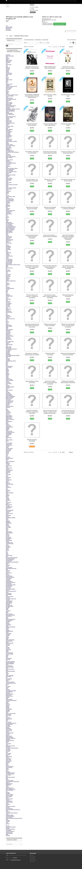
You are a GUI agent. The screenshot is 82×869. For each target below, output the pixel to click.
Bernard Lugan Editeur (10, 666)
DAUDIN (7, 374)
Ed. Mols (7, 452)
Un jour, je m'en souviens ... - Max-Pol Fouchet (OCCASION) (50, 236)
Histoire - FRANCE (9, 103)
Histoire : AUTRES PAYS (10, 111)
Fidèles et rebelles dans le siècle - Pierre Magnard (50, 67)
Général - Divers (9, 161)
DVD (7, 76)
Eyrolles (7, 462)
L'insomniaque (8, 332)
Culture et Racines (9, 379)
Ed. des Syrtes (8, 633)
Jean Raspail (8, 132)
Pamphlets (8, 148)
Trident (7, 680)
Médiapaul (7, 427)
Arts (6, 82)
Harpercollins (8, 507)
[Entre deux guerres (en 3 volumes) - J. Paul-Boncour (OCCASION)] (31, 285)
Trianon (7, 719)
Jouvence (7, 545)
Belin (7, 556)
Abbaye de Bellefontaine (10, 461)
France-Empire (8, 586)
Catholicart (8, 782)
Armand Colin (8, 471)
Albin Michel (8, 472)
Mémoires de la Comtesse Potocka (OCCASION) (32, 208)
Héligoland (7, 333)
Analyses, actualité (9, 144)
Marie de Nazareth (9, 585)
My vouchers (32, 861)
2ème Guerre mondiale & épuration (12, 94)
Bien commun (8, 587)
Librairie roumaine (9, 718)
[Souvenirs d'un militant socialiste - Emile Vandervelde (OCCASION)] (50, 371)
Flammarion (8, 644)
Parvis (7, 742)
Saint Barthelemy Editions (10, 772)
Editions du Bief (8, 444)
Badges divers (8, 61)
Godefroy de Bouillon (9, 239)
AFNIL (7, 764)
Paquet (7, 497)
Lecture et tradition (9, 817)
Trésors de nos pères (9, 780)
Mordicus (7, 486)
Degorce (7, 192)
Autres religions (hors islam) (11, 116)
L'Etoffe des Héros (9, 767)
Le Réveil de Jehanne (9, 732)
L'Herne (7, 651)
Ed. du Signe (8, 306)
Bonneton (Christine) (9, 458)
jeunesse (7, 77)
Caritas (7, 618)
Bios (6, 685)
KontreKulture (8, 246)
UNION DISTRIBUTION (10, 639)
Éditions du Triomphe (9, 397)
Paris (7, 158)
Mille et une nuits (9, 504)
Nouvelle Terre (8, 537)
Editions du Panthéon (9, 492)
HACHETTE (8, 463)
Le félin (7, 636)
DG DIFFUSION (8, 523)
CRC (7, 214)
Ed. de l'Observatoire (9, 652)
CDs (6, 65)
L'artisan (7, 503)
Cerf (6, 460)
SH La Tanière (8, 412)
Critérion (7, 369)
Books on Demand (9, 439)
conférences (8, 67)
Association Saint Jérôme (10, 661)
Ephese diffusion (9, 603)
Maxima (7, 516)
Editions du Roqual (9, 783)
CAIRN (7, 785)
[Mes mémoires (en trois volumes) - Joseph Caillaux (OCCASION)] (68, 256)
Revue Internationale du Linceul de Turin (13, 809)
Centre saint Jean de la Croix (11, 598)
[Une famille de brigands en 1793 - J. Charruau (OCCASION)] (68, 197)
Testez (7, 529)
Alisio (7, 553)
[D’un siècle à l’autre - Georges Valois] (68, 85)
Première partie (8, 593)
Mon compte (8, 29)
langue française (9, 179)
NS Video (7, 392)
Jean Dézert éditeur (9, 724)
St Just (7, 293)
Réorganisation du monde (10, 745)
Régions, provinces (9, 157)
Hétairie (7, 625)
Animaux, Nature (9, 188)
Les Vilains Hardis (9, 261)
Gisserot (7, 381)
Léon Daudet (8, 134)
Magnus (7, 440)
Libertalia (7, 637)
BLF (6, 319)
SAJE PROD (8, 393)
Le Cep (7, 813)
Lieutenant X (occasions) (10, 122)
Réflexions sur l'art (9, 87)
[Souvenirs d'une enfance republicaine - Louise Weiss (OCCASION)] (31, 400)
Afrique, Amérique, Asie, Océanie (11, 184)
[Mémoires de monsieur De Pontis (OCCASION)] (50, 314)
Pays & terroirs (8, 274)
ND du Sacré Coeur (9, 267)
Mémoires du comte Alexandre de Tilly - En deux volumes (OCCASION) (68, 325)
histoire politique (9, 147)
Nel (6, 268)
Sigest (7, 519)
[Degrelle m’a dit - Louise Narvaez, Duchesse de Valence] (68, 57)
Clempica (7, 317)
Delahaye (7, 706)
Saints (7, 167)
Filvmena (7, 590)
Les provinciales (9, 572)
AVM (7, 384)
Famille (7, 92)
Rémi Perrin (8, 284)
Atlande (7, 554)
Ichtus (7, 744)
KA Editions (8, 539)
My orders (32, 855)
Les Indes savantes (9, 448)
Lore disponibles (9, 303)
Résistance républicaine (10, 662)
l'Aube (7, 638)
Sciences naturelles (9, 795)
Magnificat (7, 373)
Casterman (8, 645)
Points (7, 365)
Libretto (7, 453)
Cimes (7, 688)
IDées (7, 307)
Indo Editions (8, 717)
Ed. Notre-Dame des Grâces (11, 226)
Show (41, 42)
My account (33, 853)
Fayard (7, 476)
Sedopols (7, 289)
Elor (6, 677)
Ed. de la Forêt (8, 753)
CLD (6, 438)
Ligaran (7, 447)
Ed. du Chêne (8, 750)
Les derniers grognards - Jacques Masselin (32, 124)
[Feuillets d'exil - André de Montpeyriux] (50, 169)
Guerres (7, 93)
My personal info (33, 859)
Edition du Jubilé (9, 394)
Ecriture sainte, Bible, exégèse (11, 171)
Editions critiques (9, 736)
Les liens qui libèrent (9, 653)
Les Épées (8, 821)
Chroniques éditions (9, 366)
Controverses (8, 166)
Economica (8, 689)
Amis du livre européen (10, 199)
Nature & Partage (9, 540)
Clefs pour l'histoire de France (11, 723)
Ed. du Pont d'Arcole (9, 225)
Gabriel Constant (9, 237)
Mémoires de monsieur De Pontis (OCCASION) (50, 325)
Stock (7, 485)
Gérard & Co (8, 238)
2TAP (7, 778)
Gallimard (7, 424)
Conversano (8, 692)
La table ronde (8, 425)
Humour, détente (9, 796)
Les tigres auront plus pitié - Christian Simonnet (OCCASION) (32, 236)
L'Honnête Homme (9, 605)
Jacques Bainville (9, 131)
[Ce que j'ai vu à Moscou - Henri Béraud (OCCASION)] (68, 142)
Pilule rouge (8, 704)
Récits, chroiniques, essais (10, 789)
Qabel (7, 595)
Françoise (7, 825)
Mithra (7, 265)
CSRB (7, 609)
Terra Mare (8, 385)
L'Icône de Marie (9, 578)
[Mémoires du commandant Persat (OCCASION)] (50, 197)
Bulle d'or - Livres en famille (10, 713)
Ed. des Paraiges (9, 224)
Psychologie (8, 154)
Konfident (7, 378)
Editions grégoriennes (9, 380)
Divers (7, 66)
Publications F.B (9, 339)
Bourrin (7, 422)
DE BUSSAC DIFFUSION (10, 671)
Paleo (7, 672)
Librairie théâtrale (9, 756)
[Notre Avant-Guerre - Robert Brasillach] (50, 85)
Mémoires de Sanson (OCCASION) (32, 440)
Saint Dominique (9, 616)
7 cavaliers (8, 599)
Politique (7, 143)
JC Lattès (7, 464)
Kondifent (7, 703)
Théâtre (7, 181)
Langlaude (7, 254)
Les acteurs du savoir (9, 400)
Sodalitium (8, 353)
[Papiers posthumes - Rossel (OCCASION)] (31, 371)
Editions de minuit (9, 431)
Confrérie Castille (9, 678)
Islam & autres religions (10, 114)
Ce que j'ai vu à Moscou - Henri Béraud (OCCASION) (68, 152)
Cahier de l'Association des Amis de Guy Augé (14, 818)
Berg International (9, 421)
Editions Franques (9, 231)
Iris (6, 244)
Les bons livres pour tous (10, 318)
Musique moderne (9, 73)
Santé (7, 153)
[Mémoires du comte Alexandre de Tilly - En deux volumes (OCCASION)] (68, 314)
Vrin (6, 340)
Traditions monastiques (10, 386)
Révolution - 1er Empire (10, 106)
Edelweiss (7, 705)
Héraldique (8, 85)
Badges (7, 59)
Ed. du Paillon (8, 726)
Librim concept (8, 334)
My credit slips (32, 856)
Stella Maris (8, 294)
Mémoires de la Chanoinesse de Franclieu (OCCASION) (68, 354)
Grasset (7, 478)
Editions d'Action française (10, 626)
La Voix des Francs (9, 832)
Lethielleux (8, 494)
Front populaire (8, 830)
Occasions (8, 127)
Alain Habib (8, 725)
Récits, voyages (9, 182)
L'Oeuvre (7, 253)
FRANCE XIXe (8, 104)
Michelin (7, 371)
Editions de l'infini (9, 326)
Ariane (7, 528)
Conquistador (8, 212)
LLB (6, 313)
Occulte (7, 142)
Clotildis (7, 611)
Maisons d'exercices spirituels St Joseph (13, 264)
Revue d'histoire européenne (11, 826)
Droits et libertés (9, 383)
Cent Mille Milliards (9, 506)
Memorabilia (8, 621)
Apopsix (7, 343)
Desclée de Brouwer (9, 470)
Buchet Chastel (8, 449)
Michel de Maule (9, 433)
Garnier (7, 430)
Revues (7, 285)
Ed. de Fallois (8, 474)
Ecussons (7, 58)
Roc (6, 286)
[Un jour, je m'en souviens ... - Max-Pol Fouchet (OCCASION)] (50, 225)
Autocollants (8, 62)
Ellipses (7, 233)
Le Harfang (8, 820)
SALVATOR (8, 565)
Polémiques (8, 278)
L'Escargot (8, 597)
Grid (73, 43)
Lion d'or (7, 684)
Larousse (7, 480)
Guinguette (8, 68)
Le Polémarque (8, 624)
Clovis (7, 564)
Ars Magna (8, 352)
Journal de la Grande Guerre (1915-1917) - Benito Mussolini (32, 67)
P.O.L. (7, 273)
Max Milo (7, 547)
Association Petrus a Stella (10, 584)
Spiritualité (8, 160)
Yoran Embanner (9, 560)
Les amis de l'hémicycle (10, 831)
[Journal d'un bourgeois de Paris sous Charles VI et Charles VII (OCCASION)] (31, 314)
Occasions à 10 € (9, 139)
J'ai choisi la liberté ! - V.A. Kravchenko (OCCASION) (32, 180)
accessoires (8, 54)
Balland (7, 436)
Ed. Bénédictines (9, 594)
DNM (7, 612)
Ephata (7, 514)
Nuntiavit (7, 410)
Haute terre (8, 315)
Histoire (10, 35)
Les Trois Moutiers (9, 260)
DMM (7, 569)
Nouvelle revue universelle (10, 806)
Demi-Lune (8, 534)
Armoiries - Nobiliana (9, 794)
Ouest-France (8, 271)
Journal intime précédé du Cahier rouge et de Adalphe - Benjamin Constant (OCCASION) (68, 237)
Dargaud (7, 370)
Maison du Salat (9, 263)
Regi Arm (7, 622)
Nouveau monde (9, 465)
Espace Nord (8, 330)
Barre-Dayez (8, 205)
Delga (7, 770)
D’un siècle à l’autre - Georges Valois (68, 95)
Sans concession (9, 729)
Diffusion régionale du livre (10, 619)
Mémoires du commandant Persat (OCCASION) (50, 208)
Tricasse (7, 731)
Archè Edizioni (8, 191)
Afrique (7, 186)
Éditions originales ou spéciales (11, 141)
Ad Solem (7, 498)
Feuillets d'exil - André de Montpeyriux (50, 180)
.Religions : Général (9, 117)
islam (7, 115)
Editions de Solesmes (10, 406)
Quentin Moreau (8, 583)
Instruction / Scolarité (9, 126)
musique (7, 138)
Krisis (7, 314)
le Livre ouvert (8, 414)
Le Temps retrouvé (9, 620)
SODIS (7, 420)
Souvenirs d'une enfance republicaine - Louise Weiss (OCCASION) (32, 412)
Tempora (7, 757)
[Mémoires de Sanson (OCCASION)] (31, 430)
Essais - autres (8, 180)
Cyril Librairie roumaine (10, 773)
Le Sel (7, 674)
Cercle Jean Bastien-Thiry (10, 210)
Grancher (7, 525)
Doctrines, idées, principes (10, 145)
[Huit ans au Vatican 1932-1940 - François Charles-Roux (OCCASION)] (50, 256)
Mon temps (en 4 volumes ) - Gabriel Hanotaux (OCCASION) (32, 354)
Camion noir (8, 208)
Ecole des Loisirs (9, 658)
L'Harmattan (8, 248)
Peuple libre (8, 407)
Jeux (7, 63)
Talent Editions (8, 502)
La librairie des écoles (9, 543)
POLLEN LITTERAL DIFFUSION (11, 557)
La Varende (8, 133)
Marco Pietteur (8, 527)
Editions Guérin (8, 346)
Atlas (7, 320)
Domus (7, 592)
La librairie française (9, 426)
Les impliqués (8, 249)
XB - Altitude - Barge (9, 606)
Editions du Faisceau (9, 693)
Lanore (7, 544)
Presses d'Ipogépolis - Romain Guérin (12, 781)
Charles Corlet (8, 759)
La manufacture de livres (10, 432)
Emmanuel (8, 387)
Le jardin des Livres (9, 542)
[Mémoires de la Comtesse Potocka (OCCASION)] (31, 197)
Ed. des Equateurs (9, 640)
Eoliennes (7, 563)
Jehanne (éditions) (9, 699)
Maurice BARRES (9, 135)
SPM (7, 250)
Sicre (7, 290)
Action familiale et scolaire (10, 196)
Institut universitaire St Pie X (11, 683)
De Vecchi (7, 305)
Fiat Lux (7, 533)
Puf (6, 281)
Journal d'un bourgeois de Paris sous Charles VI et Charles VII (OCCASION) (32, 325)
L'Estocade (8, 604)
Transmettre (8, 411)
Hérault (7, 755)
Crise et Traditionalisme (10, 169)
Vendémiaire (8, 634)
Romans (7, 173)
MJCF (7, 266)
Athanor (7, 518)
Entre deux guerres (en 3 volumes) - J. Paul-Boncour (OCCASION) (32, 296)
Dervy (7, 752)
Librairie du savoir (9, 730)
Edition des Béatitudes (10, 663)
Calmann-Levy (8, 487)
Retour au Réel (8, 714)
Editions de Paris (9, 418)
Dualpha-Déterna (9, 222)
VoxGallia (7, 697)
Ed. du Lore (8, 302)
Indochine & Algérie (9, 98)
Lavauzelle (8, 520)
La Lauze (7, 786)
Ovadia (7, 768)
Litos (7, 501)
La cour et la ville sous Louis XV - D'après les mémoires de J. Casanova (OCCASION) (68, 412)
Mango (7, 372)
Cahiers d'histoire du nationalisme (12, 812)
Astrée (7, 702)
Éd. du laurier (8, 399)
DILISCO (7, 541)
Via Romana (8, 570)
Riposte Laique (8, 308)
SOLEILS (7, 627)
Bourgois (7, 451)
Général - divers (8, 121)
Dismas (7, 220)
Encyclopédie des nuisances (11, 360)
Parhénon (7, 727)
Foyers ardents (8, 758)
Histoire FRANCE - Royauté (11, 105)
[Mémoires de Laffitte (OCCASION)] (50, 343)
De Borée (7, 435)
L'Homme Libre (8, 252)
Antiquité (7, 112)
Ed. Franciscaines (9, 567)
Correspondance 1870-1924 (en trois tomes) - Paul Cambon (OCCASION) (32, 267)
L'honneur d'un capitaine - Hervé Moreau (68, 124)
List (75, 43)
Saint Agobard (8, 354)
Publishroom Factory (9, 737)
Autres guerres (8, 100)
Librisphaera (8, 746)
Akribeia (7, 197)
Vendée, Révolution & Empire (11, 99)
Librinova (7, 512)
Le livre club (8, 331)
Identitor (7, 241)
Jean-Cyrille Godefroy (9, 559)
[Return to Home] (7, 36)
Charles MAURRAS (9, 129)
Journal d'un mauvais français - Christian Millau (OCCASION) (50, 152)
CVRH (7, 328)
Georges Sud (8, 301)
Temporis (7, 446)
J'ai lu (7, 646)
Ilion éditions (8, 490)
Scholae (7, 673)
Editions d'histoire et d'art (10, 227)
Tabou (7, 810)
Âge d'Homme (8, 247)
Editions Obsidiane (9, 344)
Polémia (7, 277)
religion (7, 78)
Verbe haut (8, 623)
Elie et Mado (8, 686)
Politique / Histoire (9, 79)
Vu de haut (8, 811)
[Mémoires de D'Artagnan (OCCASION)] (68, 285)
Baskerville (8, 206)
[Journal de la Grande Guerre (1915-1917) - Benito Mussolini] (31, 57)
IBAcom (7, 763)
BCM (7, 207)
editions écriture (8, 325)
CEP (7, 720)
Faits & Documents (9, 798)
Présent (7, 279)
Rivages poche (8, 649)
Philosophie (8, 793)
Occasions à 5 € (9, 140)
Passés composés (9, 555)
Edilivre (7, 779)
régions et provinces (9, 159)
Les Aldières (8, 351)
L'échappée (8, 358)
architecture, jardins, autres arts (11, 86)
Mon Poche (8, 457)
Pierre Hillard (8, 276)
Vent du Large (8, 299)
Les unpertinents (9, 538)
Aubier (7, 656)
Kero (7, 488)
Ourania (7, 566)
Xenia (7, 357)
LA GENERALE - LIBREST (10, 517)
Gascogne (7, 630)
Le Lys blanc (8, 610)
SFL (6, 194)
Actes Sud (8, 648)
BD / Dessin (8, 89)
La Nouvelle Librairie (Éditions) (11, 700)
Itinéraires (7, 321)
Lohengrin (7, 701)
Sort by (25, 42)
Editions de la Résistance (10, 228)
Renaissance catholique (10, 577)
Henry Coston (8, 240)
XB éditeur (8, 607)
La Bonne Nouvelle (9, 581)
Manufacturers (12, 839)
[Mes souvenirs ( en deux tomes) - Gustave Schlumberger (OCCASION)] (50, 285)
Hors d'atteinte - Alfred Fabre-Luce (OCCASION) (32, 152)
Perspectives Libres (9, 513)
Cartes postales (8, 64)
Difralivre (7, 219)
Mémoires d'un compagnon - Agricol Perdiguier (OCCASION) (68, 382)
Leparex (7, 258)
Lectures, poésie (9, 74)
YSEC (7, 300)
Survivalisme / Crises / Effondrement (12, 152)
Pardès (7, 664)
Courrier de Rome (9, 213)
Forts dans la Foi (9, 236)
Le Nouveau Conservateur (10, 829)
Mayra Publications (9, 691)
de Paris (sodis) (8, 437)
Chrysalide (8, 733)
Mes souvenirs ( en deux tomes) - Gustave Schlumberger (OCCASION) (50, 296)
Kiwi (6, 551)
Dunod (7, 493)
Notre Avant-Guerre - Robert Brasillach (50, 95)
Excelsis (7, 413)
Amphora (7, 741)
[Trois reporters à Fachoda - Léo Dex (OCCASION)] (68, 169)
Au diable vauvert (9, 445)
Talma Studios (8, 511)
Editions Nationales (9, 232)
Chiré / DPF (8, 679)
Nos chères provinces (9, 223)
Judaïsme (7, 118)
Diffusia (7, 573)
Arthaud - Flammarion (9, 643)
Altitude (7, 608)
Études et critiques (9, 178)
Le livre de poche (9, 467)
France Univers (8, 311)
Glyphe (7, 377)
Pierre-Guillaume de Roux (10, 558)
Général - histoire (9, 102)
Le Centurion (8, 579)
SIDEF (7, 327)
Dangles (7, 524)
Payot (7, 657)
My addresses (32, 858)
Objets (7, 75)
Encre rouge (8, 754)
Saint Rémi (8, 287)
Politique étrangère (9, 113)
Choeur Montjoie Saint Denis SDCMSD (12, 355)
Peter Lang (8, 275)
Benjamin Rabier (9, 120)
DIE (6, 218)
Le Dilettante (8, 659)
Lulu (6, 660)
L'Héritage (7, 799)
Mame (7, 368)
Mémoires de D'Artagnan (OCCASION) (68, 295)
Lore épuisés (8, 304)
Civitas (7, 617)
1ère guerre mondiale (9, 95)
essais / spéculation (9, 170)
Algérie (7, 185)
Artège (7, 473)
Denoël (7, 423)
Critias (7, 712)
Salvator (7, 571)
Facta (7, 234)
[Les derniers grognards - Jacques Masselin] (31, 114)
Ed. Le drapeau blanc (9, 596)
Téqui (7, 391)
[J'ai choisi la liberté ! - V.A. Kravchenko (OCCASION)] (31, 169)
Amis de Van (8, 342)
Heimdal (7, 193)
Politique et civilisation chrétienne (12, 168)
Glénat (7, 489)
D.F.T (7, 345)
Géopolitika (8, 710)
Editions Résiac (8, 347)
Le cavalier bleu (8, 434)
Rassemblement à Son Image (11, 568)
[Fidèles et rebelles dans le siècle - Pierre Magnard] (50, 57)
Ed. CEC (7, 769)
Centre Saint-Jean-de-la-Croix (11, 591)
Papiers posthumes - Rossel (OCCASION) (32, 382)
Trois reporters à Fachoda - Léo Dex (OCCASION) (68, 180)
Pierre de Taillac (8, 367)
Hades (7, 466)
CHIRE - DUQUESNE (9, 675)
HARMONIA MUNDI (9, 631)
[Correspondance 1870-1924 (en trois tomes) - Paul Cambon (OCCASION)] (31, 256)
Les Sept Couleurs (9, 259)
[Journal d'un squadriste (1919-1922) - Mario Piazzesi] (50, 114)
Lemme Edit (8, 382)
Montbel (7, 459)
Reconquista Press (9, 665)
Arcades (7, 687)
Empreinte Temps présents (10, 582)
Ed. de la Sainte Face (9, 766)
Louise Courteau (9, 531)
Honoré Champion (9, 312)
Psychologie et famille (10, 151)
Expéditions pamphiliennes (10, 738)
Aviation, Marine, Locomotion (11, 187)
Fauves (7, 251)
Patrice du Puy (8, 715)
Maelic (7, 698)
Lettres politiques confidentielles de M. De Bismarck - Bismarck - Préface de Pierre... (32, 96)
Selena (7, 361)
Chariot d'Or (8, 526)
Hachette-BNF (8, 515)
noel (6, 791)
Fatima (7, 81)
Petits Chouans (8, 676)
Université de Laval (9, 613)
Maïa (7, 776)
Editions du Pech (9, 398)
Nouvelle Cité (8, 500)
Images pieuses (8, 172)
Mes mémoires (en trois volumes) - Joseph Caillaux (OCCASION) (68, 267)
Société (7, 183)
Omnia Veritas (8, 338)
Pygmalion (8, 647)
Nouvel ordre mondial (9, 790)
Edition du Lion (8, 316)
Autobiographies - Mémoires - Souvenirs (13, 108)
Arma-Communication (9, 200)
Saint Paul (7, 404)
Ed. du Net (8, 751)
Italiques (7, 245)
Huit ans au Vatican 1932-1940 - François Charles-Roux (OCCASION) (50, 267)
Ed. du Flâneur (8, 743)
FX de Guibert (8, 477)
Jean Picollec (8, 546)
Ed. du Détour (8, 450)
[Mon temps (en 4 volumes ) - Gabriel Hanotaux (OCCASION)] (31, 343)
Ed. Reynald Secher (9, 395)
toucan (7, 475)
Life (6, 408)
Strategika (7, 711)
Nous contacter (8, 30)
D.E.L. (7, 215)
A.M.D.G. (7, 195)
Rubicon (7, 324)
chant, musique (8, 88)
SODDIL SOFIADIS (9, 532)
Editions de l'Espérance (10, 419)
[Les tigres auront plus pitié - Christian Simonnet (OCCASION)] (31, 225)
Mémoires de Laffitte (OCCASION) (50, 354)
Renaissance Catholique (10, 816)
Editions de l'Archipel (9, 484)
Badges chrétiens (9, 60)
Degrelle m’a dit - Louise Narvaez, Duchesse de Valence (68, 67)
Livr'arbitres (8, 771)
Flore (7, 716)
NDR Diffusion (8, 784)
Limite (7, 819)
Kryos (7, 454)
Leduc (7, 552)
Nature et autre (8, 155)
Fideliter (7, 235)
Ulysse (7, 298)
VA (6, 441)
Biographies (8, 107)
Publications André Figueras (11, 280)
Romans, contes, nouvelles (10, 174)
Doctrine (7, 165)
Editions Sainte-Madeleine (10, 396)
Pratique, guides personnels (11, 156)
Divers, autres (8, 146)
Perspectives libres (9, 808)
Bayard (7, 491)
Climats (7, 650)
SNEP (7, 291)
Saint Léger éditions (9, 401)
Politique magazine (9, 833)
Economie (7, 792)
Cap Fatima (8, 749)
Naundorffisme (8, 728)
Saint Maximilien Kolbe (10, 288)
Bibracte (7, 765)
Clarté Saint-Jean (9, 211)
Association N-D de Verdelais (11, 690)
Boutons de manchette (10, 55)
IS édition (7, 499)
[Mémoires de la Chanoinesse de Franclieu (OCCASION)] (68, 343)
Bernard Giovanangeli (9, 510)
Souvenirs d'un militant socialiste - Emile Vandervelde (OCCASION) (50, 382)
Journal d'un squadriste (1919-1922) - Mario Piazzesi (50, 124)
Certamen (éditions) (9, 600)
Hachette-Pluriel (8, 479)
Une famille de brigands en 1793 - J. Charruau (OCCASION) (68, 208)
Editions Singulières (9, 329)
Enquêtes (7, 91)
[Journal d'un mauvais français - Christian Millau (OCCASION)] (50, 142)
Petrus (7, 409)
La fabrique (8, 359)
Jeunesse (7, 119)
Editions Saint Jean (9, 696)
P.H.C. (7, 272)
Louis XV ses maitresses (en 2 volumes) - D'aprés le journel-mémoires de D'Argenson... (50, 412)
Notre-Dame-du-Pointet (10, 740)
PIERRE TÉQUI (8, 417)
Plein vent (7, 505)
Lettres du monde (9, 262)
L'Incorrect (7, 823)
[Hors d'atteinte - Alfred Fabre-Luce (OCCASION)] (31, 142)
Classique (7, 72)
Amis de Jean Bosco (9, 198)
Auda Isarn (8, 201)
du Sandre (7, 635)
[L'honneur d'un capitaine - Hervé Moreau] (68, 114)
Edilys (7, 670)
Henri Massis (8, 130)
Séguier (7, 632)
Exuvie (7, 530)
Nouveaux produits (9, 26)
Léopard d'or (8, 337)
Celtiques (7, 209)
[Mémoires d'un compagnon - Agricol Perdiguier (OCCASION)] (68, 371)
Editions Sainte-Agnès (10, 341)
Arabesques (8, 739)
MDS (7, 364)
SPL (6, 292)
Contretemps (8, 580)
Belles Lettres (8, 356)
